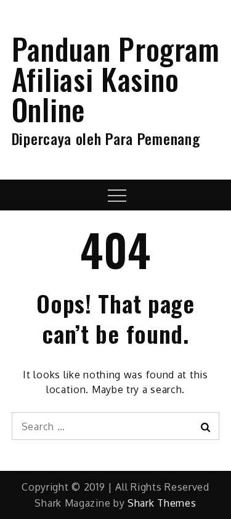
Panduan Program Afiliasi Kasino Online (116, 79)
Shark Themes (162, 503)
